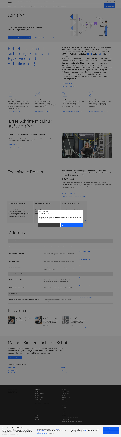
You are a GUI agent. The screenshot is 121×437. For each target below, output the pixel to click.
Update (63, 225)
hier (85, 430)
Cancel (40, 225)
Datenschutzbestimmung (42, 433)
